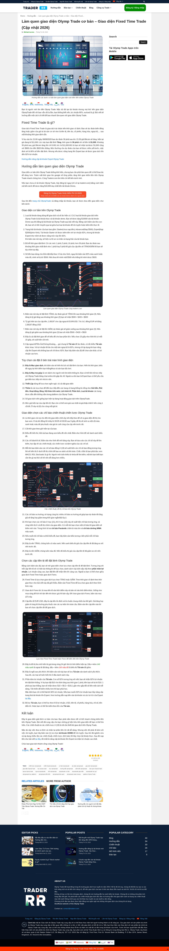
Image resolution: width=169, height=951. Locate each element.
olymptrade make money (74, 774)
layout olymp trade (28, 771)
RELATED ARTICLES (33, 781)
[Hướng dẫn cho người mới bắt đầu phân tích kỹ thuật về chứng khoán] (91, 793)
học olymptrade (53, 768)
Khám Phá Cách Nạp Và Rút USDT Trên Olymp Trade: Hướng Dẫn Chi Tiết (33, 806)
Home (22, 16)
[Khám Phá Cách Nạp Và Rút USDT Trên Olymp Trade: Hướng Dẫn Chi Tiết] (34, 793)
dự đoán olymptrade (77, 766)
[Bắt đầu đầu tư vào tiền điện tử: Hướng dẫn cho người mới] (27, 840)
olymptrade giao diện (78, 771)
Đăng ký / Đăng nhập (105, 1)
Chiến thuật (81, 8)
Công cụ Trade (103, 8)
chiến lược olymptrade (35, 766)
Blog (91, 8)
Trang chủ (26, 1)
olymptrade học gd (91, 771)
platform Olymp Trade (89, 774)
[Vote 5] (101, 755)
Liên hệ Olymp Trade (91, 1)
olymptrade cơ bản (64, 771)
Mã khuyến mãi (78, 1)
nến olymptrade (52, 771)
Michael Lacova (29, 32)
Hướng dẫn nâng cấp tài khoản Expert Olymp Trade (43, 159)
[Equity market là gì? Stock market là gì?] (27, 862)
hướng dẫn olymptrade (66, 768)
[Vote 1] (90, 755)
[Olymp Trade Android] (117, 59)
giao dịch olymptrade (91, 766)
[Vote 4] (98, 755)
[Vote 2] (92, 755)
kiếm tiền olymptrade (81, 768)
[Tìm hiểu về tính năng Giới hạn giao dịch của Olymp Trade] (62, 793)
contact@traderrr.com (71, 908)
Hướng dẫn (56, 8)
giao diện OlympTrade (29, 768)
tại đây (28, 698)
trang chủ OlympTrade (42, 201)
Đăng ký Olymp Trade (37, 1)
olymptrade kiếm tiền (44, 774)
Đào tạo (67, 8)
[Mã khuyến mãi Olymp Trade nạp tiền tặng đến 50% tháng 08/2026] (70, 840)
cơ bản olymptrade (64, 766)
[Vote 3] (95, 755)
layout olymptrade (40, 771)
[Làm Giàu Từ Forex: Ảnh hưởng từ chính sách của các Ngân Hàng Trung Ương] (27, 851)
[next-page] (26, 813)
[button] (144, 1)
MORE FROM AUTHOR (58, 781)
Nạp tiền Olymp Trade (66, 1)
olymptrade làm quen (58, 774)
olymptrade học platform (29, 774)
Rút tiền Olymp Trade (52, 1)
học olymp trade (42, 768)
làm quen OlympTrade (95, 768)
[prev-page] (23, 813)
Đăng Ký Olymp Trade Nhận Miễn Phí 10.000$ (84, 949)
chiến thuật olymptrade (50, 766)
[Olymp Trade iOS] (136, 59)
